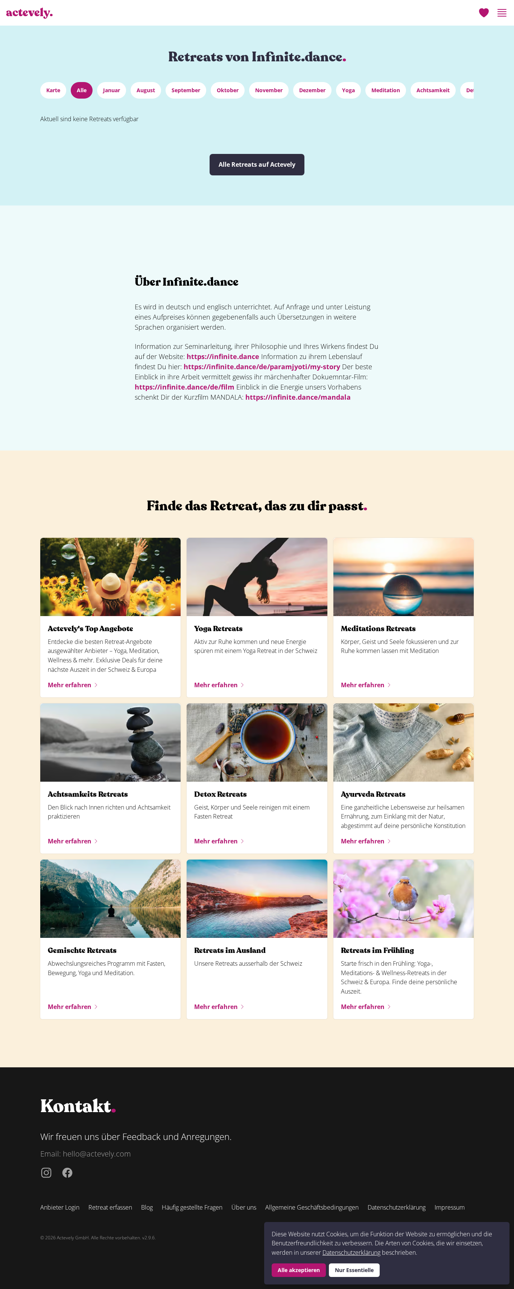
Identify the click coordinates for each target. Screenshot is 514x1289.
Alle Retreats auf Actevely (257, 164)
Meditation (385, 90)
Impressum (450, 1207)
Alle (82, 90)
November (269, 90)
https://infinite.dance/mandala (298, 397)
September (186, 90)
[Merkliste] (484, 13)
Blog (147, 1207)
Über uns (243, 1207)
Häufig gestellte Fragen (192, 1207)
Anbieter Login (59, 1207)
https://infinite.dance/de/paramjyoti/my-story (262, 366)
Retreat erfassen (110, 1207)
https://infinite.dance (223, 356)
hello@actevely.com (97, 1154)
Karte (53, 90)
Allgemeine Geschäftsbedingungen (312, 1207)
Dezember (312, 90)
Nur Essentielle (354, 1270)
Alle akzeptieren (299, 1270)
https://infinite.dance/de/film (184, 386)
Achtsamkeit (433, 90)
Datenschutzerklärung (351, 1252)
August (146, 90)
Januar (111, 90)
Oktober (228, 90)
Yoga (348, 90)
